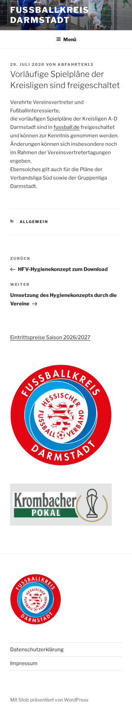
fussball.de (66, 127)
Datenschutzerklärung (37, 649)
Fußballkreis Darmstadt (49, 15)
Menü (69, 39)
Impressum (24, 663)
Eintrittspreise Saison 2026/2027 (50, 337)
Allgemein (34, 221)
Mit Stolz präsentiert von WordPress (49, 700)
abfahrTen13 (75, 64)
